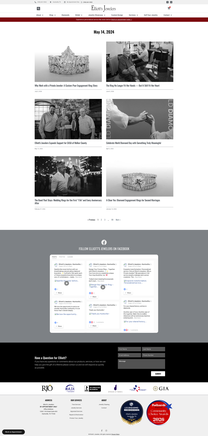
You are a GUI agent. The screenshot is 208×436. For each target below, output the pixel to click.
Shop (51, 15)
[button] (38, 8)
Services (132, 15)
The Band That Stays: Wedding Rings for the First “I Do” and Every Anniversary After (68, 201)
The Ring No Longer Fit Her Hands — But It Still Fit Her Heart (132, 85)
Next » (118, 219)
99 (112, 219)
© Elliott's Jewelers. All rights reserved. (104, 434)
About (38, 15)
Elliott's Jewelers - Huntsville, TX (71, 264)
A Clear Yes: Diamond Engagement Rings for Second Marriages (133, 200)
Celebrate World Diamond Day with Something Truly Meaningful (133, 143)
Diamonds (65, 15)
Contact (167, 15)
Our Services (76, 400)
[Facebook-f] (167, 2)
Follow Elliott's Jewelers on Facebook (104, 248)
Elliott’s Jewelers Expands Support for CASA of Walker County (61, 143)
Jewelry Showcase (95, 15)
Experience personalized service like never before (104, 20)
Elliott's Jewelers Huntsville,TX (131, 415)
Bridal (77, 15)
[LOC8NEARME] (132, 408)
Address (48, 400)
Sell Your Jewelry (151, 15)
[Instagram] (171, 2)
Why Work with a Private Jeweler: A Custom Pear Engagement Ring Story (66, 85)
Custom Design (117, 15)
